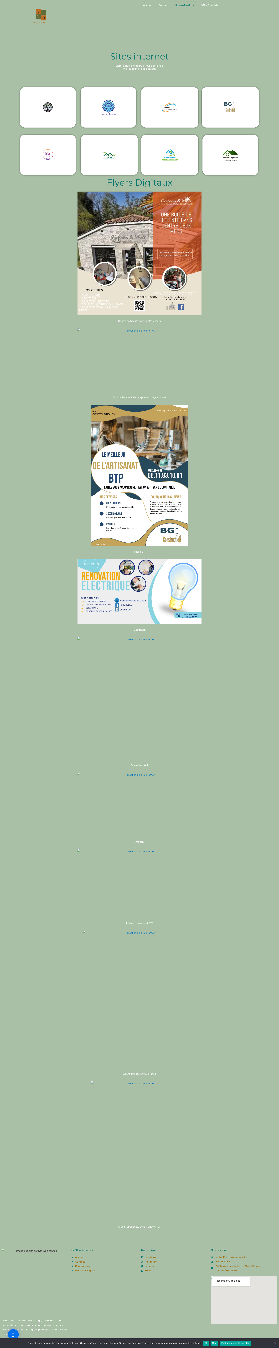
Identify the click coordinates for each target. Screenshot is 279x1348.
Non (214, 1343)
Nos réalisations (184, 5)
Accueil (147, 5)
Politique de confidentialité (235, 1343)
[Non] (275, 1343)
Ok (206, 1343)
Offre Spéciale (209, 5)
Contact (163, 5)
